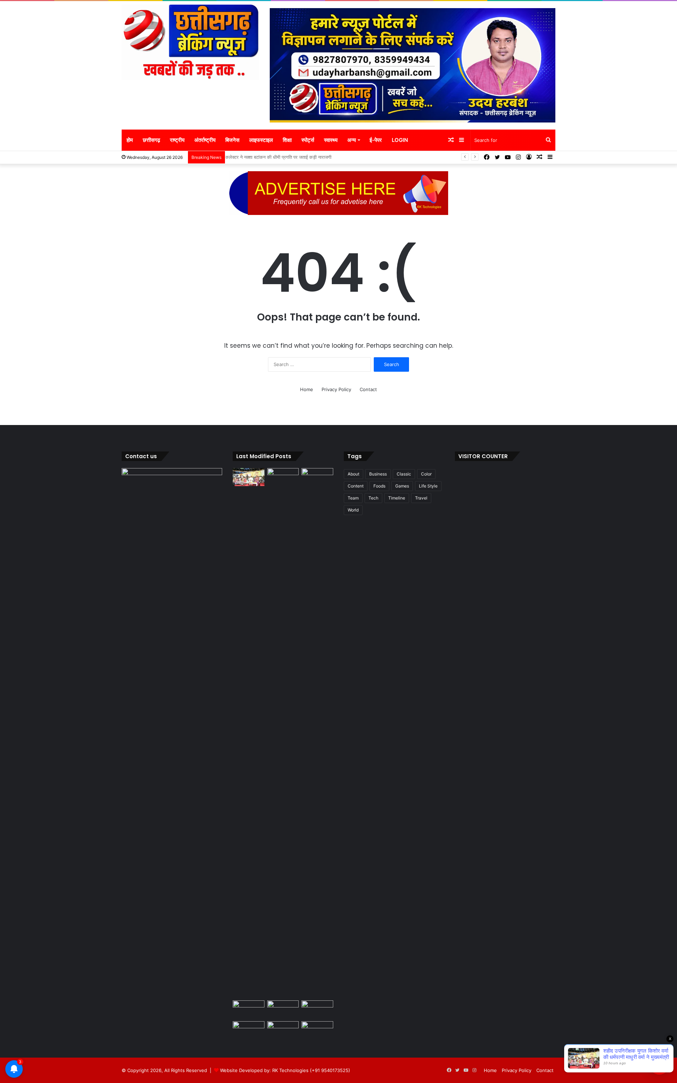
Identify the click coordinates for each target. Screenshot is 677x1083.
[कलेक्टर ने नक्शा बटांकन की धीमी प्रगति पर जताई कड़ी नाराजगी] (248, 1009)
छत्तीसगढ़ (151, 140)
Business (378, 474)
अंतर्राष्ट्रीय (204, 140)
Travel (421, 498)
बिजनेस (232, 140)
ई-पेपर (376, 140)
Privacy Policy (336, 389)
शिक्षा (287, 140)
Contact (368, 389)
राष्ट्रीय (177, 140)
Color (426, 474)
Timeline (396, 498)
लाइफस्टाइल (261, 140)
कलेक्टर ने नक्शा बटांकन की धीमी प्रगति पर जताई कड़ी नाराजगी (281, 157)
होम (130, 140)
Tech (373, 498)
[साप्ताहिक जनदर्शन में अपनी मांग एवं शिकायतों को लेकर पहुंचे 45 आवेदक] (283, 477)
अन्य (351, 140)
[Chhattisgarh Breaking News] (190, 42)
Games (402, 486)
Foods (379, 486)
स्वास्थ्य (330, 140)
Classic (404, 474)
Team (353, 498)
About (353, 474)
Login (400, 140)
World (353, 510)
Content (356, 486)
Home (306, 389)
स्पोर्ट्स (307, 140)
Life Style (428, 486)
